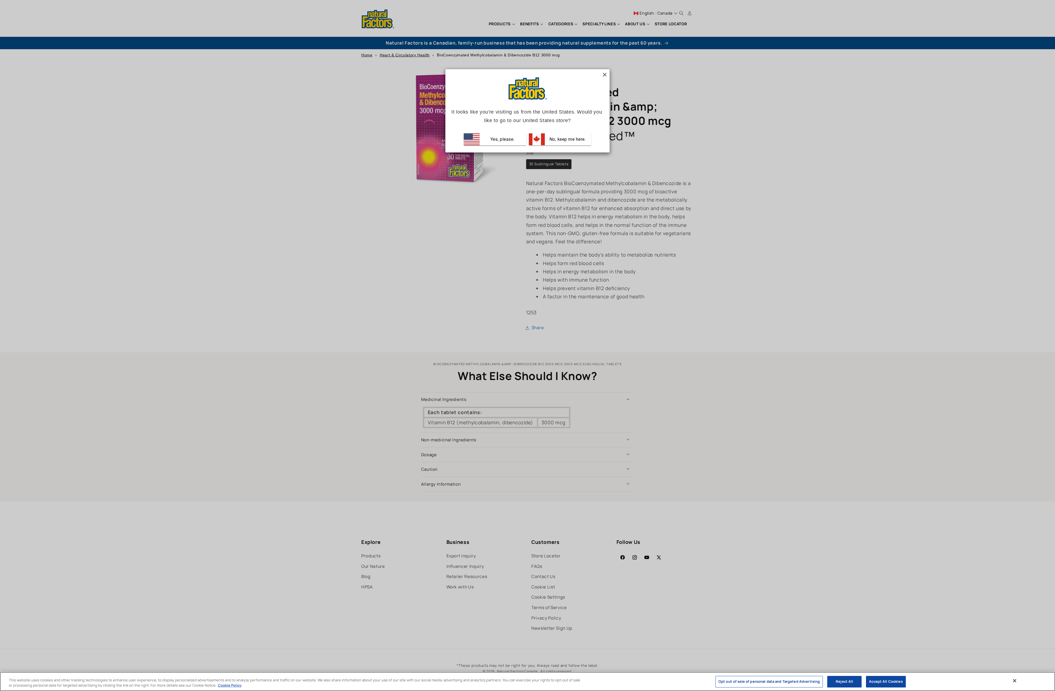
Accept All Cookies (886, 681)
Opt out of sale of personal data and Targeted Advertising (769, 681)
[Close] (1015, 681)
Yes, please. (502, 139)
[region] (527, 681)
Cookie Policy (229, 685)
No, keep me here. (567, 139)
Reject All (844, 681)
